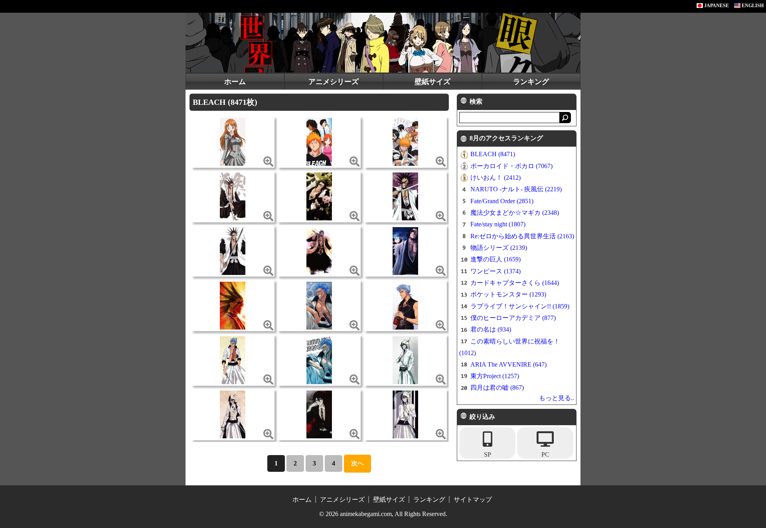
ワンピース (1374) (495, 271)
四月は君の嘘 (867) (497, 387)
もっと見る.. (556, 398)
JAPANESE (716, 5)
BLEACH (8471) (492, 154)
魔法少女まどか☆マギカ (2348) (514, 212)
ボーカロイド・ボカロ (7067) (511, 166)
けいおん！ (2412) (495, 177)
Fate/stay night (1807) (497, 224)
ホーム (235, 82)
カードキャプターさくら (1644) (514, 282)
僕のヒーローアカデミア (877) (513, 317)
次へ (357, 463)
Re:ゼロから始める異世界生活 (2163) (522, 236)
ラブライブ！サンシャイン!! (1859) (519, 306)
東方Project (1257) (494, 376)
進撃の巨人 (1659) (495, 259)
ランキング (531, 82)
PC (545, 454)
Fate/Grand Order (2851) (501, 201)
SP (487, 454)
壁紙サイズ (432, 82)
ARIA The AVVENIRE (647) (508, 364)
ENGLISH (752, 5)
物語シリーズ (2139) (498, 247)
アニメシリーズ (333, 82)
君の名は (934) (490, 329)
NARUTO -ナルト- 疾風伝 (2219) (516, 189)
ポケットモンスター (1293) (508, 294)
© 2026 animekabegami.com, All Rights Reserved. (383, 513)
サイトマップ (473, 499)
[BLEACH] (232, 141)
